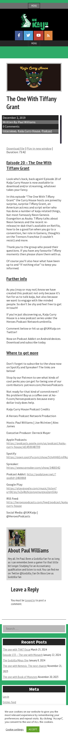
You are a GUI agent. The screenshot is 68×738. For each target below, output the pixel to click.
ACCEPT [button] (33, 729)
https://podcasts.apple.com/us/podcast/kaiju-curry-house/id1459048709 (36, 445)
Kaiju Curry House (29, 131)
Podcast (47, 131)
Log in (6, 696)
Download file (15, 148)
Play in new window (38, 148)
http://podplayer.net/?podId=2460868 (31, 476)
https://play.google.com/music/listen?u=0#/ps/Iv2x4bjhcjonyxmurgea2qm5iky (32, 490)
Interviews (9, 131)
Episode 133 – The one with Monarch (23, 655)
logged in (30, 600)
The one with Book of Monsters (20, 677)
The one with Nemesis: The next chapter (25, 666)
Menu (34, 5)
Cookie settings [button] (15, 729)
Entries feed (9, 702)
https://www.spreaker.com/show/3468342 (33, 467)
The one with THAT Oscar (16, 649)
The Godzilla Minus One (16, 660)
